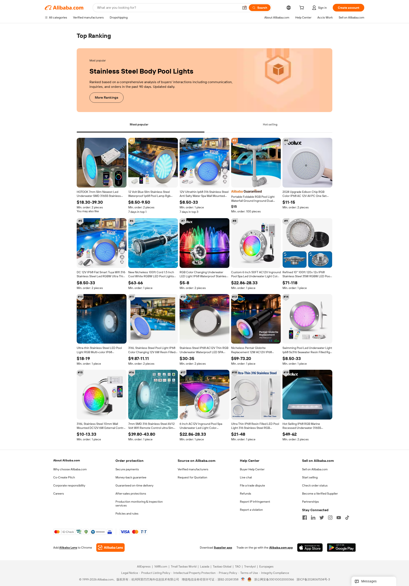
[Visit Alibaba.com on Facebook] (304, 517)
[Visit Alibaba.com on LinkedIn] (313, 517)
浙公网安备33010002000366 (274, 579)
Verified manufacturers (193, 469)
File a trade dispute (252, 485)
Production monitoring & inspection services (139, 503)
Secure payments (127, 469)
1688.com (160, 566)
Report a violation (251, 509)
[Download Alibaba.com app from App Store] (310, 547)
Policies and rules (126, 513)
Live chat (246, 477)
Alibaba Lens (68, 547)
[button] (244, 7)
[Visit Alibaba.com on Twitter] (321, 517)
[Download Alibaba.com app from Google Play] (341, 547)
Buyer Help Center (252, 469)
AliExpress (144, 566)
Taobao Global (222, 566)
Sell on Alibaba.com (315, 469)
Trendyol (250, 566)
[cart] (302, 8)
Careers (58, 493)
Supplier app (223, 547)
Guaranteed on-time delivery (134, 485)
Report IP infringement (255, 501)
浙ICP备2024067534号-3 (313, 579)
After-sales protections (130, 493)
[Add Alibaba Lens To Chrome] (110, 547)
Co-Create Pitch (64, 477)
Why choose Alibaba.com (70, 469)
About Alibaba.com (66, 460)
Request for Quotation (192, 477)
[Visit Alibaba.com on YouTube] (338, 517)
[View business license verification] (243, 579)
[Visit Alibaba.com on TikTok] (347, 517)
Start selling (310, 477)
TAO (238, 566)
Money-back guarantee (130, 477)
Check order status (315, 485)
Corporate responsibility (69, 485)
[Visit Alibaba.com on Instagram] (330, 517)
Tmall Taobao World (183, 566)
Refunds (245, 493)
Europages (266, 566)
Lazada (204, 566)
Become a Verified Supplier (320, 493)
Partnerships (310, 501)
